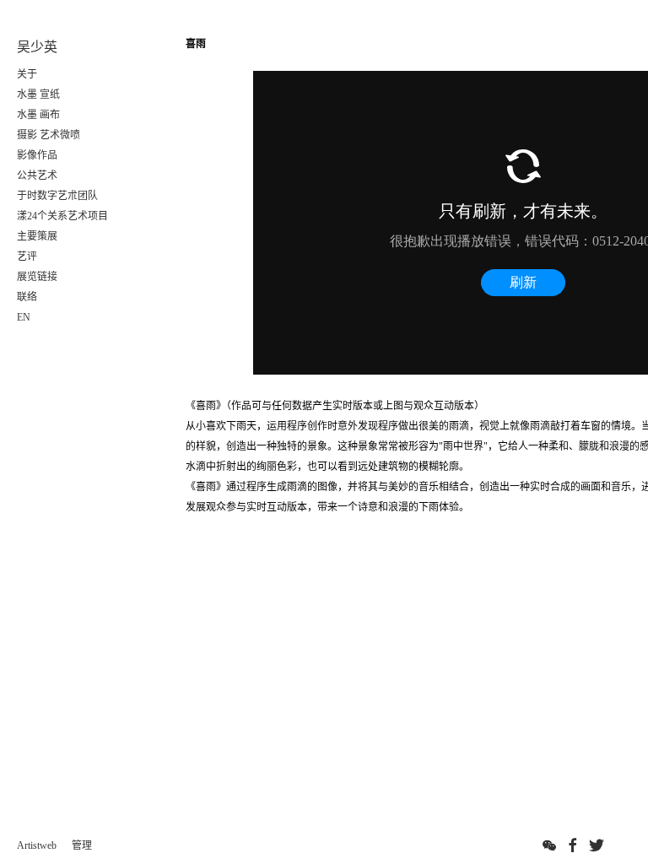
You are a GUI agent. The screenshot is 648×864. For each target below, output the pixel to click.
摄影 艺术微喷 (48, 135)
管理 (82, 845)
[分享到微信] (549, 845)
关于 (27, 74)
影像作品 (37, 155)
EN (23, 317)
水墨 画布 (38, 115)
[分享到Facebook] (572, 845)
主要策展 (37, 236)
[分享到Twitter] (596, 845)
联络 (27, 297)
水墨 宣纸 (38, 94)
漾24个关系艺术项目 (62, 216)
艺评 (27, 256)
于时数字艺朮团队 (57, 196)
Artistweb (37, 845)
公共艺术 (37, 175)
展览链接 (37, 277)
